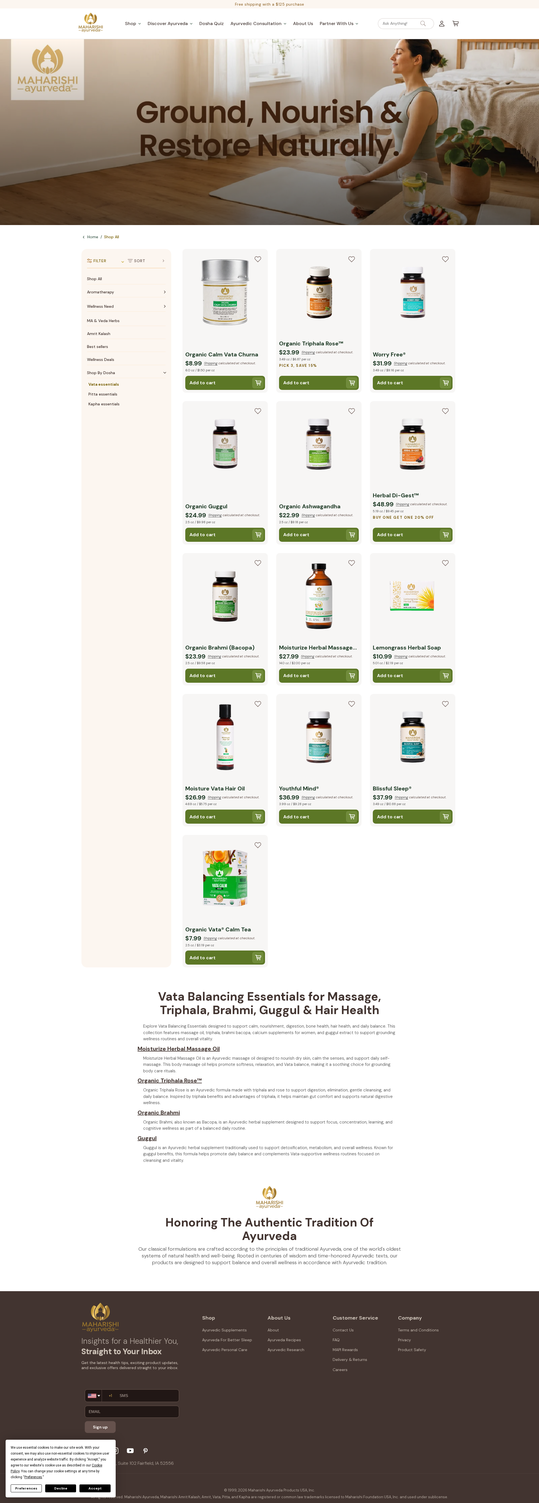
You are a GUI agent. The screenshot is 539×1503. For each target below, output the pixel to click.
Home (92, 236)
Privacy (404, 1339)
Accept (95, 1488)
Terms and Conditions (418, 1330)
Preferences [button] (33, 1477)
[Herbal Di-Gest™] (412, 445)
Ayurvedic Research (286, 1349)
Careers (340, 1369)
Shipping (211, 363)
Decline (60, 1488)
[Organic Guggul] (225, 445)
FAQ (336, 1339)
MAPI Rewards (345, 1349)
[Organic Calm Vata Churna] (225, 293)
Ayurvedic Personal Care (224, 1349)
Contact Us (343, 1330)
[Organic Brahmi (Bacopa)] (225, 597)
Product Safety (412, 1349)
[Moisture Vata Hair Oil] (225, 738)
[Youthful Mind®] (319, 738)
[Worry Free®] (412, 293)
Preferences (26, 1488)
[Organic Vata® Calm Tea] (225, 879)
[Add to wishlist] (257, 259)
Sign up (100, 1427)
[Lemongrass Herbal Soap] (412, 597)
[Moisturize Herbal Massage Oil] (319, 597)
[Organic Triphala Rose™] (319, 293)
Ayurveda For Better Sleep (227, 1339)
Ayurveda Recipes (284, 1339)
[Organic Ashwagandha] (319, 445)
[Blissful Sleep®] (412, 738)
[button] (133, 23)
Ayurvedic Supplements (224, 1330)
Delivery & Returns (350, 1359)
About (273, 1330)
